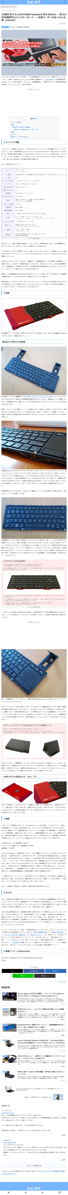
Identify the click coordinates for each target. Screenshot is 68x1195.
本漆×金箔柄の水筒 (40, 932)
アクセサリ (6, 27)
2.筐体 (12, 125)
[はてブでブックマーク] (26, 739)
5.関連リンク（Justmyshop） (20, 137)
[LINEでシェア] (56, 739)
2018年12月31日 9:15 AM (9, 1142)
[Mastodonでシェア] (26, 734)
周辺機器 (20, 27)
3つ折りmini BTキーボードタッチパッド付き (38, 396)
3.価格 (12, 132)
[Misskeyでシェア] (56, 734)
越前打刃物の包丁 (58, 932)
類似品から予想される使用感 (21, 127)
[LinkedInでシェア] (34, 744)
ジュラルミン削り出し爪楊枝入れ (14, 935)
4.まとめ (13, 134)
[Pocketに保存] (41, 739)
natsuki (13, 27)
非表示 (35, 118)
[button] (44, 976)
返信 (64, 1135)
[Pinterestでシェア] (19, 744)
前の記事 (15, 942)
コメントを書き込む (34, 1166)
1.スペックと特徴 (16, 122)
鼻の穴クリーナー (36, 935)
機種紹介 (27, 27)
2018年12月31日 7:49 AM (7, 1113)
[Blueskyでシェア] (41, 734)
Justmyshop (49, 79)
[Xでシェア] (11, 734)
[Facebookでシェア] (11, 739)
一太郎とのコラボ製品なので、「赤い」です (25, 129)
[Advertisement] (34, 103)
